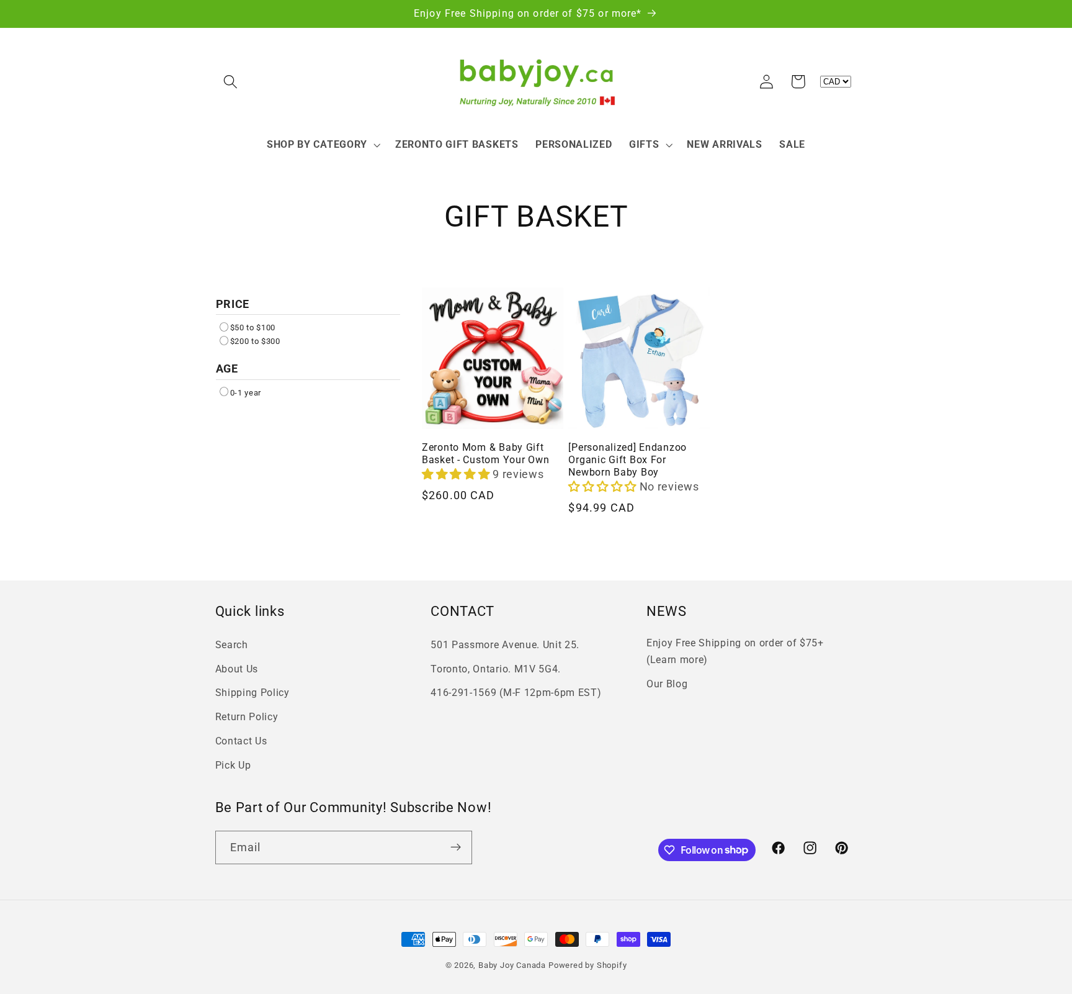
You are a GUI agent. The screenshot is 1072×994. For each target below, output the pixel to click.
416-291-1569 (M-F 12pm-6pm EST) (516, 693)
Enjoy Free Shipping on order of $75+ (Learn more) (735, 651)
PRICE (233, 303)
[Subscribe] (455, 847)
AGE (227, 368)
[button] (231, 81)
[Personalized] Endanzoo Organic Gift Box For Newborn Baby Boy (627, 460)
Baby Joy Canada (512, 965)
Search (231, 645)
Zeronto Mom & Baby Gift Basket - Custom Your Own (485, 454)
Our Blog (667, 684)
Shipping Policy (252, 693)
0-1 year (246, 392)
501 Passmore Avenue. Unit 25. (505, 645)
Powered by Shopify (587, 965)
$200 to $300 (255, 341)
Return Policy (247, 717)
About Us (237, 669)
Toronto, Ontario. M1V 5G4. (496, 669)
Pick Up (233, 765)
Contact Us (241, 741)
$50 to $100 (253, 327)
